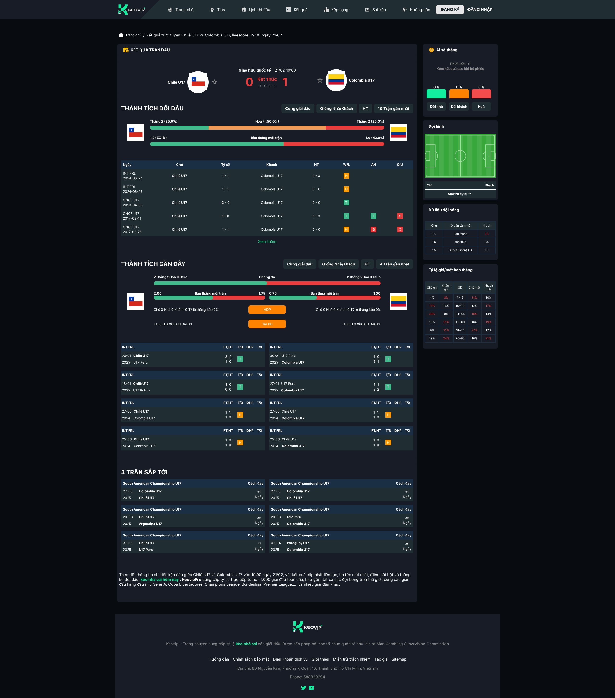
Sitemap (399, 659)
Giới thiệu (320, 659)
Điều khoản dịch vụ (290, 659)
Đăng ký (450, 9)
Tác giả (381, 659)
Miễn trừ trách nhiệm (352, 659)
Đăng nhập (480, 9)
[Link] (131, 9)
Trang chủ (133, 35)
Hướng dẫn (219, 659)
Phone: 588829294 (307, 676)
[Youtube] (311, 688)
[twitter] (304, 688)
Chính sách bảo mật (251, 659)
